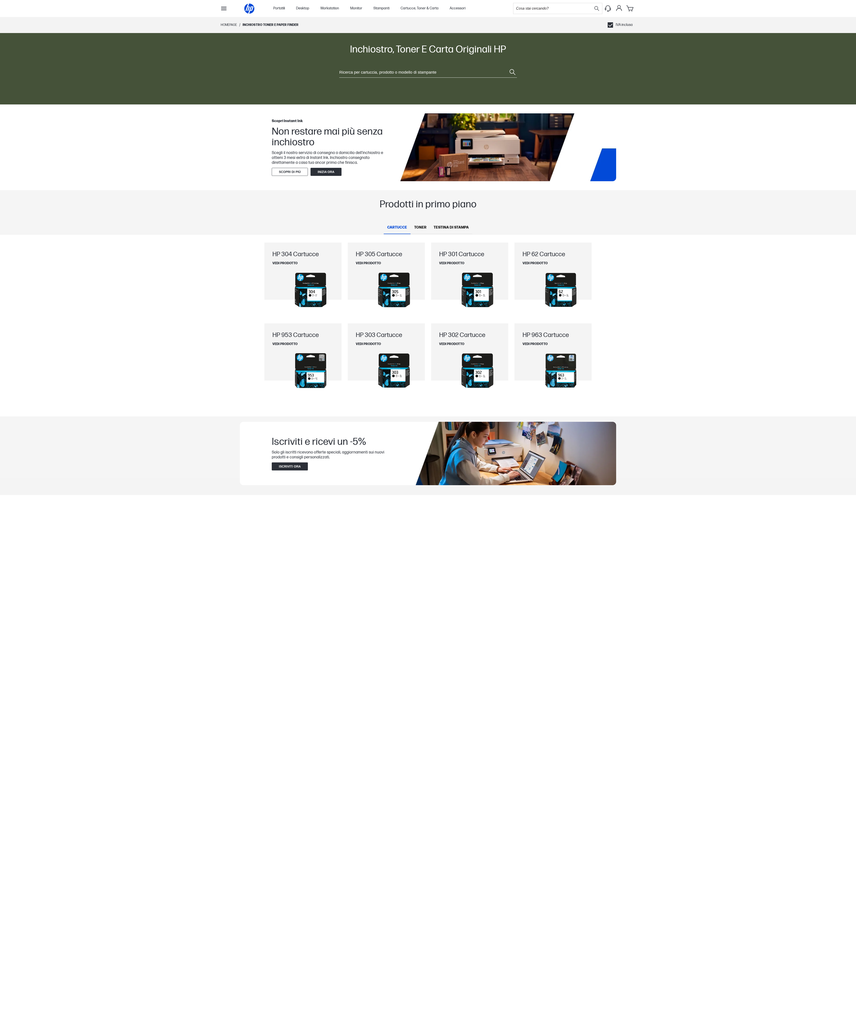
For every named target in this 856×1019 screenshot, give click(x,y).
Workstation (329, 8)
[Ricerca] (596, 8)
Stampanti (381, 8)
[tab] (397, 227)
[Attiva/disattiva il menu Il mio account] (619, 8)
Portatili (279, 8)
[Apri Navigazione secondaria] (223, 8)
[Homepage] (249, 8)
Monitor (356, 8)
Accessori (457, 8)
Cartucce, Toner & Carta (419, 8)
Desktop (302, 8)
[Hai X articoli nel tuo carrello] (630, 8)
